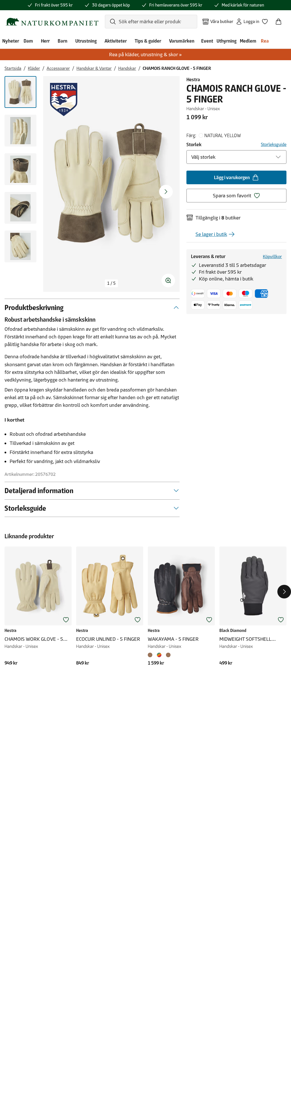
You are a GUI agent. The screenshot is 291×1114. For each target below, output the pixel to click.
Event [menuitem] (207, 41)
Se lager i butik (211, 234)
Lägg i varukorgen (232, 177)
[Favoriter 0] (267, 20)
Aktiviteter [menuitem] (116, 41)
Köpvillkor (272, 256)
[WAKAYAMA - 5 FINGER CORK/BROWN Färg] (168, 654)
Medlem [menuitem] (248, 41)
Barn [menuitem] (62, 41)
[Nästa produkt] (284, 591)
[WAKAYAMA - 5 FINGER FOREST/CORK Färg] (159, 654)
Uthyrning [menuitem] (226, 41)
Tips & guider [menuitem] (148, 41)
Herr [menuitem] (45, 41)
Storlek (193, 144)
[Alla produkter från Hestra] (63, 99)
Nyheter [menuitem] (10, 41)
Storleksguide (273, 144)
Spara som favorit (232, 195)
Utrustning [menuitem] (86, 41)
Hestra (193, 79)
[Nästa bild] (166, 191)
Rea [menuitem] (265, 41)
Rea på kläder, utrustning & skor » (145, 54)
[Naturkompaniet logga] (52, 21)
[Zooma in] (168, 280)
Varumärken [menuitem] (181, 41)
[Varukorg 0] (280, 20)
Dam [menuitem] (28, 41)
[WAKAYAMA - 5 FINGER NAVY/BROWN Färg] (151, 654)
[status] (111, 283)
